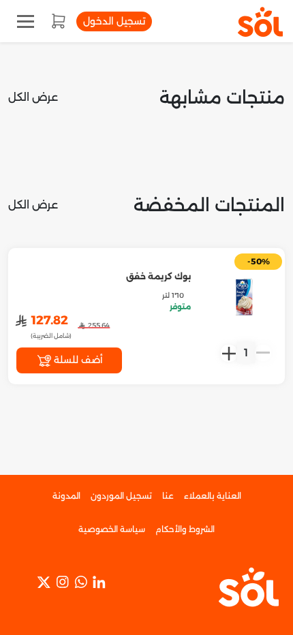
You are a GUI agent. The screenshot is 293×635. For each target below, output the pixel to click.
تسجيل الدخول (114, 21)
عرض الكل (33, 97)
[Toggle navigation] (25, 21)
